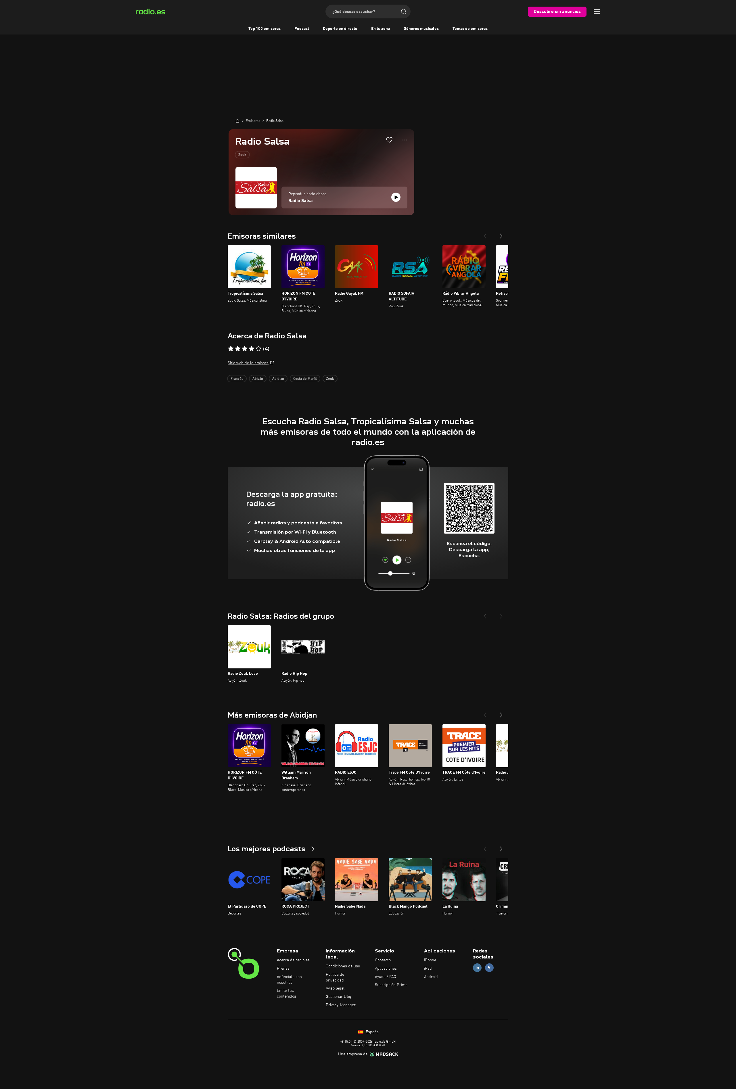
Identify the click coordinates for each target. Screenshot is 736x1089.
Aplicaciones (386, 969)
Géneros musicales (421, 29)
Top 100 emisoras (264, 29)
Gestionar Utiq (338, 997)
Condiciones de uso (343, 966)
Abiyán (257, 379)
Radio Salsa (300, 201)
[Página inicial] (237, 120)
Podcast (301, 29)
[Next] (501, 234)
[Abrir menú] (596, 11)
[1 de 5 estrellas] (230, 348)
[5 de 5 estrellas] (258, 348)
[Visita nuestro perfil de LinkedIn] (477, 968)
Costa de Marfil (305, 379)
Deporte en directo (340, 29)
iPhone (430, 960)
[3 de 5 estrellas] (244, 348)
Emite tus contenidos (286, 993)
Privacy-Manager (341, 1005)
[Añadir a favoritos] (389, 139)
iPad (428, 969)
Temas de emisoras (470, 29)
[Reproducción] (395, 197)
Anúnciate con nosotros (289, 980)
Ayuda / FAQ (385, 977)
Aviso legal (335, 988)
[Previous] (485, 234)
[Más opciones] (404, 140)
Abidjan (278, 379)
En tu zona (380, 29)
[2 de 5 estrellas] (237, 348)
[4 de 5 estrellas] (251, 348)
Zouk (242, 155)
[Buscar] (403, 11)
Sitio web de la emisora (248, 363)
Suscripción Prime (391, 985)
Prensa (283, 969)
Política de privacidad (335, 977)
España (372, 1032)
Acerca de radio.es (293, 960)
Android (431, 977)
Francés (237, 379)
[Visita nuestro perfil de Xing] (489, 968)
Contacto (383, 960)
